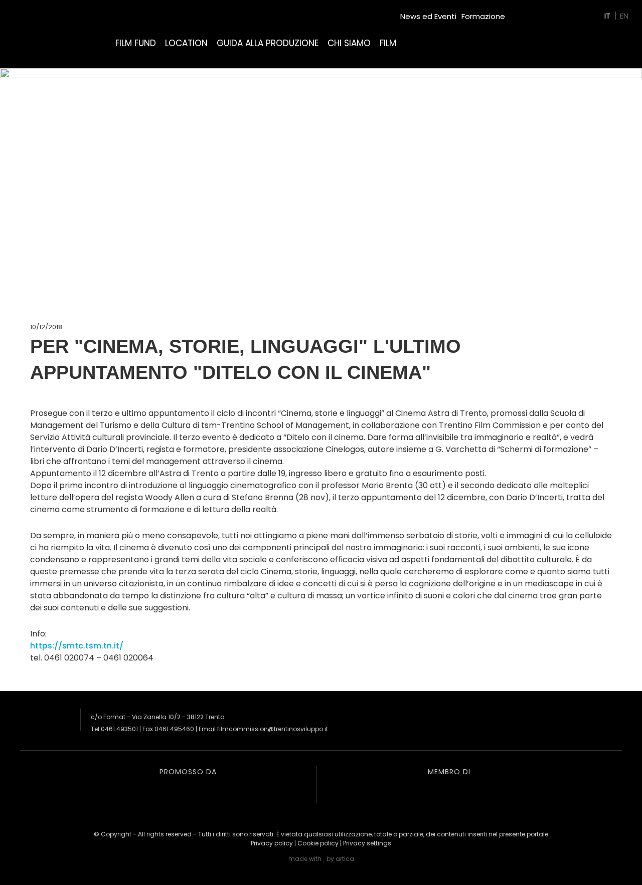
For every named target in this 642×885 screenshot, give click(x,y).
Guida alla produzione (267, 43)
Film (388, 43)
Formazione (483, 16)
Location (186, 43)
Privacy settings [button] (367, 843)
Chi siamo (349, 43)
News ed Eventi (428, 16)
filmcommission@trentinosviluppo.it (272, 729)
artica (345, 858)
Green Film (529, 12)
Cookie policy (318, 843)
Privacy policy (272, 843)
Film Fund (135, 43)
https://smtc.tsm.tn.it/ (76, 645)
